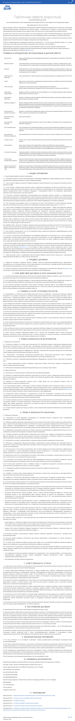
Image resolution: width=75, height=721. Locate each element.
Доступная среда (44, 7)
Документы (8, 7)
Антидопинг (30, 7)
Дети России (58, 7)
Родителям (19, 7)
